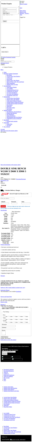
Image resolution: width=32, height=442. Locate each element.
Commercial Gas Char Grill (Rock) (12, 417)
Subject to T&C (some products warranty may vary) (13, 287)
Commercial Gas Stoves (9, 416)
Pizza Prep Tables (8, 406)
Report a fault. (4, 302)
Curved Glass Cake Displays (10, 427)
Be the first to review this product (8, 339)
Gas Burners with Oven (9, 420)
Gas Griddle (6, 413)
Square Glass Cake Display (10, 398)
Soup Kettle (6, 429)
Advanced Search (5, 63)
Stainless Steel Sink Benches (10, 388)
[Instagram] (8, 437)
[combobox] (7, 61)
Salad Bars (6, 405)
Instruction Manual (5, 290)
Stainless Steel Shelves (9, 389)
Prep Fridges (7, 404)
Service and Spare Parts (6, 296)
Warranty (3, 275)
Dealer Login (23, 12)
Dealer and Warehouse (9, 375)
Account (3, 129)
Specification (4, 210)
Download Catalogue (9, 369)
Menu (2, 69)
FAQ (21, 8)
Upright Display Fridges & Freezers (12, 401)
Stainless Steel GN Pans (9, 433)
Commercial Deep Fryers (9, 414)
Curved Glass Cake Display (10, 397)
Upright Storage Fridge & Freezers (12, 402)
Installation (18, 291)
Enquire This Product (6, 338)
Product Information (5, 244)
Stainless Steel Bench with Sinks (11, 391)
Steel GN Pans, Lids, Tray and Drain (12, 431)
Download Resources (9, 371)
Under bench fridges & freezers (11, 400)
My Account (6, 377)
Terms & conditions (8, 376)
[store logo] (8, 57)
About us (6, 372)
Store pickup (23, 10)
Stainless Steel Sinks (8, 386)
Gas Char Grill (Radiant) (9, 418)
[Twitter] (12, 437)
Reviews (3, 304)
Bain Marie (6, 426)
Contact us (6, 373)
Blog (5, 379)
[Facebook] (10, 437)
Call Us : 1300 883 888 (10, 363)
